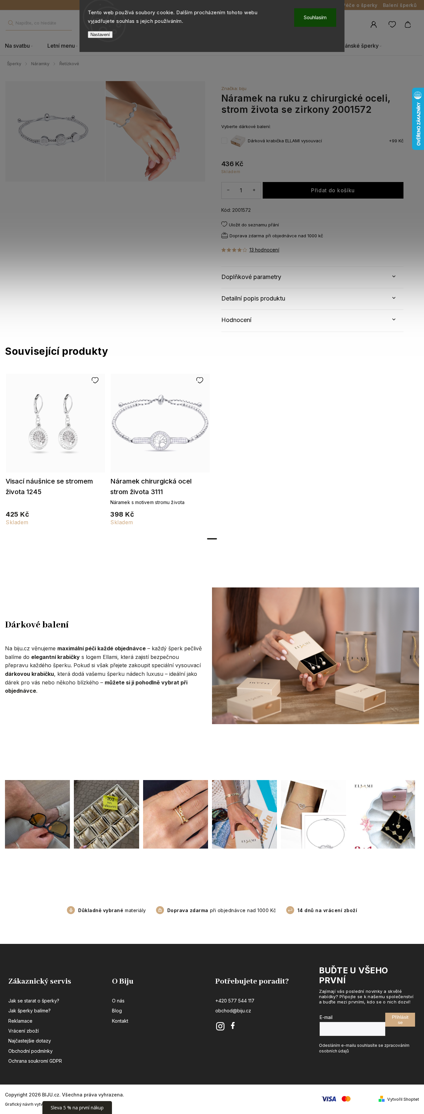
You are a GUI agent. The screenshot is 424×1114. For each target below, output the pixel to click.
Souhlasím (315, 17)
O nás (118, 1000)
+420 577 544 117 (234, 1000)
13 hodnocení (264, 250)
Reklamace (20, 1021)
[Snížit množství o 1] (228, 190)
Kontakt (120, 1021)
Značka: (233, 88)
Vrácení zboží (23, 1031)
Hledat (10, 23)
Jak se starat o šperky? (33, 1000)
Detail (55, 426)
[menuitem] (22, 46)
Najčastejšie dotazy (29, 1041)
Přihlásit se (400, 1019)
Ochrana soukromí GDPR (35, 1061)
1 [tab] (212, 538)
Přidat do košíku (333, 190)
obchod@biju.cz (233, 1010)
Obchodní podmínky (30, 1051)
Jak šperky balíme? (29, 1010)
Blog (117, 1010)
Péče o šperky (360, 5)
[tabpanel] (55, 453)
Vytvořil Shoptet (403, 1099)
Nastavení (100, 34)
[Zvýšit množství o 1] (254, 190)
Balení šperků (400, 5)
